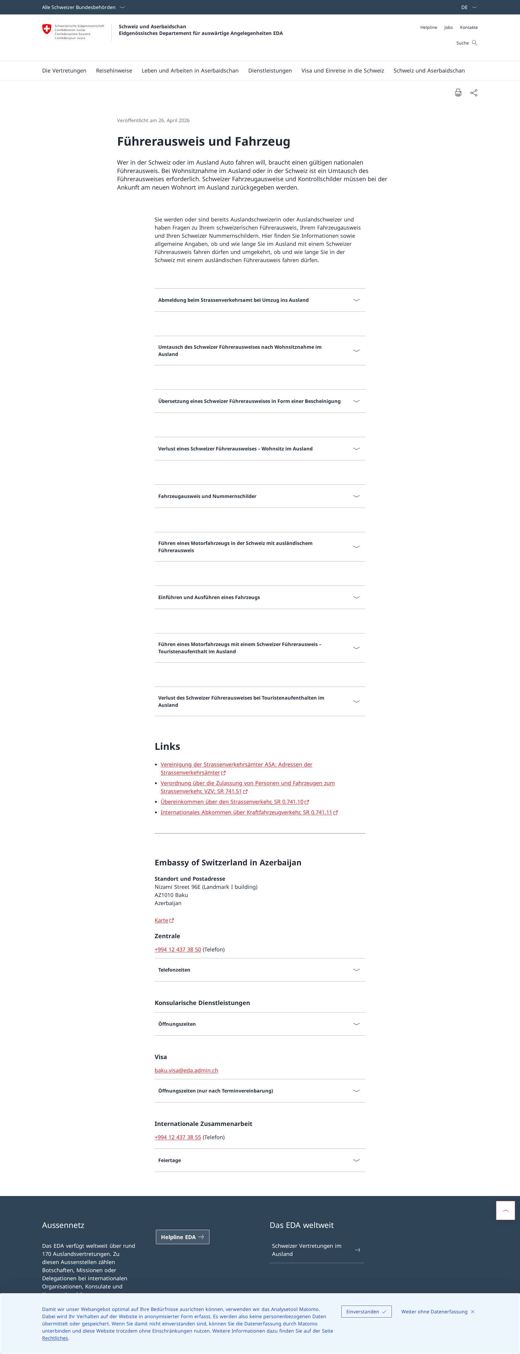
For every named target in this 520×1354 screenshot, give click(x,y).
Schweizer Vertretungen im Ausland (307, 1249)
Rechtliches (55, 1338)
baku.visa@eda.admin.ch (186, 1070)
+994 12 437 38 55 (178, 1137)
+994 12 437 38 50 (178, 949)
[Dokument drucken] (458, 92)
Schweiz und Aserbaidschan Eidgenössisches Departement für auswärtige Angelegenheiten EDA (201, 29)
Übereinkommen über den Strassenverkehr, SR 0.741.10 (232, 801)
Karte (161, 920)
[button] (64, 70)
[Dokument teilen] (473, 92)
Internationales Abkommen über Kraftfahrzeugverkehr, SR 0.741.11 (246, 812)
